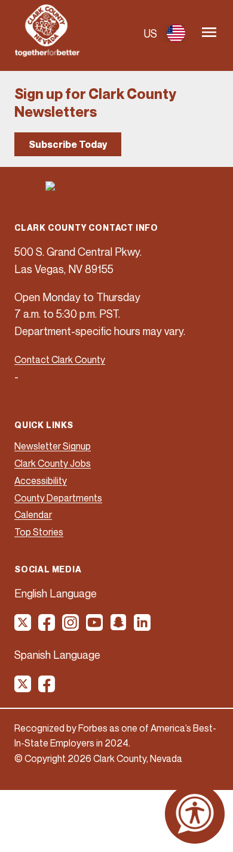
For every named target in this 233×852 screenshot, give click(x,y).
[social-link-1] (23, 626)
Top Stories (38, 532)
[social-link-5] (119, 626)
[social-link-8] (47, 688)
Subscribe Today (68, 144)
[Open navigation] (209, 33)
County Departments (58, 498)
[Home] (47, 53)
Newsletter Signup (52, 446)
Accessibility (40, 481)
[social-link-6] (143, 626)
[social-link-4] (95, 626)
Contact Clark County (59, 359)
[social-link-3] (71, 626)
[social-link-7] (23, 688)
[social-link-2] (47, 626)
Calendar (33, 515)
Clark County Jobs (52, 463)
